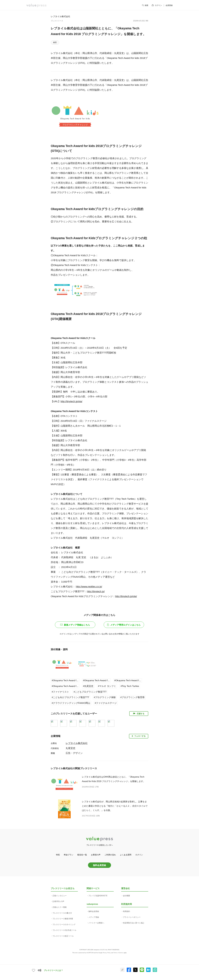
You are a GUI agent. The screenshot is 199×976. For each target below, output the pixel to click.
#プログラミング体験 (105, 697)
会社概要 (126, 896)
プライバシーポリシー (132, 917)
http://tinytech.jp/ (96, 591)
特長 (58, 855)
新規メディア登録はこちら (77, 625)
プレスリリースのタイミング (64, 924)
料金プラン (68, 855)
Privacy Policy (107, 952)
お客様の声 (95, 855)
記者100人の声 (58, 901)
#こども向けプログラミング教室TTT (70, 697)
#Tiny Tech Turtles (130, 686)
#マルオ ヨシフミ (107, 686)
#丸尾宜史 (88, 686)
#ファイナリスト (60, 692)
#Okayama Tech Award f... (65, 680)
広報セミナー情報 (60, 907)
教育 (55, 42)
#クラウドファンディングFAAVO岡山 (71, 703)
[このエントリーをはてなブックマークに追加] (148, 971)
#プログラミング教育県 (132, 697)
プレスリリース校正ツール (63, 936)
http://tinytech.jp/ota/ (71, 401)
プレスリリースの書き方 (62, 913)
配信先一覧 (82, 855)
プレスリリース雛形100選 (63, 919)
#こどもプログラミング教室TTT (90, 692)
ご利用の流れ (110, 855)
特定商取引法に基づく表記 (133, 923)
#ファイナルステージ (106, 703)
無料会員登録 (99, 865)
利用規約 (126, 911)
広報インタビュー (60, 896)
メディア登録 (93, 917)
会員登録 (169, 5)
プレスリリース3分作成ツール (64, 930)
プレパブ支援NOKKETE (97, 896)
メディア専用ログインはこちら (125, 625)
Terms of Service (118, 952)
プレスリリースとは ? (53, 970)
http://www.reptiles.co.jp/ (89, 586)
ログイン (158, 5)
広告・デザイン (74, 753)
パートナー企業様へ (96, 923)
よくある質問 (125, 855)
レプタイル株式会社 (60, 16)
